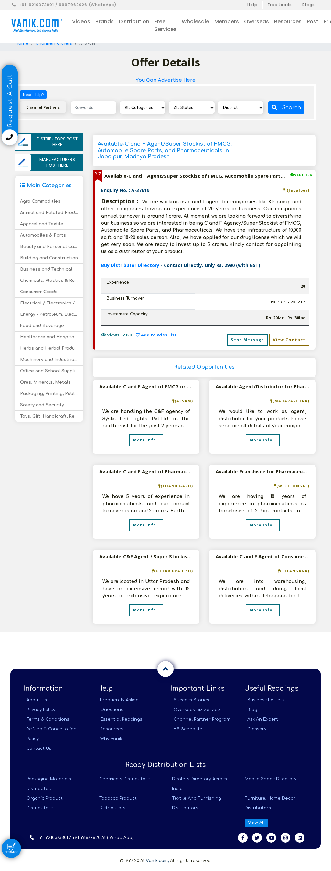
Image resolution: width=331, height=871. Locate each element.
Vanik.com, (157, 860)
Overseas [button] (256, 21)
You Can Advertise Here (166, 80)
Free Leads (280, 4)
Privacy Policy (41, 709)
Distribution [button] (134, 21)
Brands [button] (104, 21)
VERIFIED (303, 174)
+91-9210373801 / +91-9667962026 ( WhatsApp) (85, 837)
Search (291, 108)
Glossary (256, 729)
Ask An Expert (262, 719)
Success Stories (191, 700)
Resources (111, 729)
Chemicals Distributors (124, 779)
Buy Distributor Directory (131, 265)
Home (22, 43)
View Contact (289, 340)
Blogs (308, 4)
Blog (252, 709)
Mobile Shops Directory (270, 779)
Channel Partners (54, 43)
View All (256, 823)
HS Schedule (188, 729)
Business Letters (265, 700)
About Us (37, 700)
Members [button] (226, 21)
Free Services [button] (165, 25)
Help (252, 4)
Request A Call (10, 101)
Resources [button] (288, 21)
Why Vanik (111, 739)
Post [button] (312, 21)
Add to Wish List (158, 335)
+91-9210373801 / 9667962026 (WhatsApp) (68, 4)
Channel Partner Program (202, 719)
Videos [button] (81, 21)
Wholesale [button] (195, 21)
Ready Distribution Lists (165, 765)
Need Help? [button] (33, 94)
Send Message (247, 340)
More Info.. (146, 440)
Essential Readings (121, 719)
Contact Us (39, 748)
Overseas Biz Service (197, 709)
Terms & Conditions (48, 719)
